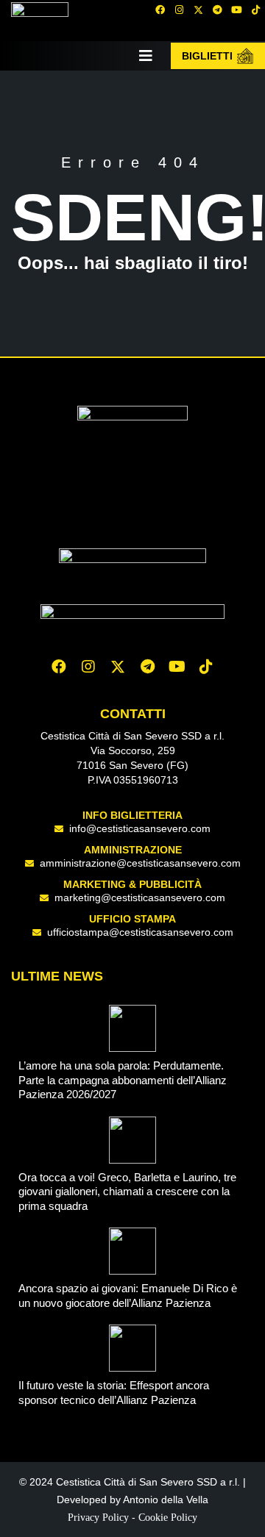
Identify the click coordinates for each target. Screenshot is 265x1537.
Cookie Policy (167, 1517)
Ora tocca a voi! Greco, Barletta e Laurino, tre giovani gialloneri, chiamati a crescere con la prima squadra (127, 1191)
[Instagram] (178, 9)
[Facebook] (159, 9)
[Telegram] (217, 9)
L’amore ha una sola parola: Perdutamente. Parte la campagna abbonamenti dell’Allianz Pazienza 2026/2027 (122, 1079)
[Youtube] (236, 9)
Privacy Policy (98, 1517)
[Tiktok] (206, 666)
